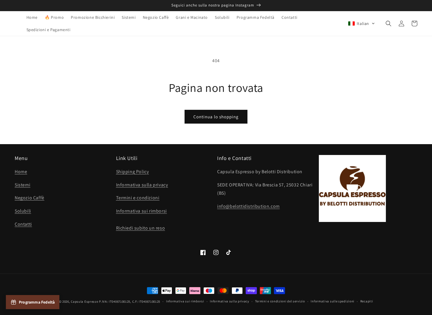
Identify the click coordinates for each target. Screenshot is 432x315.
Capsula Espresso (84, 301)
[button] (361, 23)
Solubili (23, 211)
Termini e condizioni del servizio (280, 301)
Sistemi (22, 185)
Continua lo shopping (216, 116)
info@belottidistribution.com (248, 206)
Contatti (23, 224)
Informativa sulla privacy (142, 185)
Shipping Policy (132, 172)
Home (21, 172)
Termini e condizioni (138, 198)
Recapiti (366, 301)
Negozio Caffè (29, 198)
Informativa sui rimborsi (141, 211)
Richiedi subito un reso (140, 228)
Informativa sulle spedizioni (332, 301)
